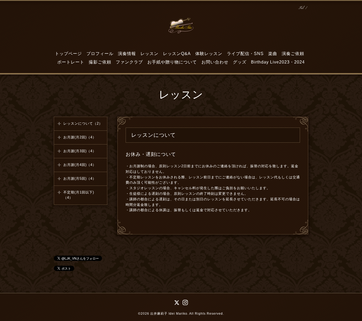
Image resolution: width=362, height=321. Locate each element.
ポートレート (70, 62)
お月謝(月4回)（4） (79, 165)
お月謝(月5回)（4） (79, 178)
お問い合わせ (214, 62)
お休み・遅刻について (151, 154)
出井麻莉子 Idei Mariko (168, 313)
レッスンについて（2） (83, 123)
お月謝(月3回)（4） (79, 151)
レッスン (149, 53)
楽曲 (272, 53)
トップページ (68, 53)
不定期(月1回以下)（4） (78, 195)
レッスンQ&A (177, 53)
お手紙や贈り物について (172, 62)
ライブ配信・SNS (245, 53)
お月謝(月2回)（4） (79, 137)
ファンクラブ (129, 62)
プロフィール (99, 53)
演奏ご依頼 (293, 53)
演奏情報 (127, 53)
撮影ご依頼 (100, 62)
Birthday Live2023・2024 (278, 62)
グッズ (239, 62)
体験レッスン (208, 53)
